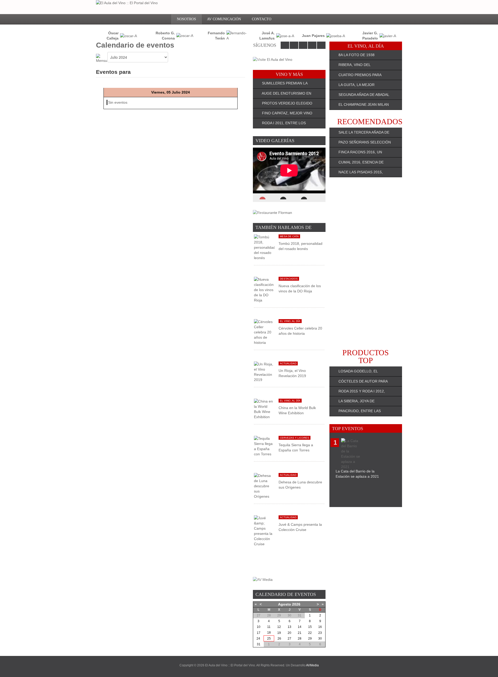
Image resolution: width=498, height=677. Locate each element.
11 (269, 627)
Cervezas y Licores (294, 437)
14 (299, 627)
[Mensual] (101, 58)
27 (289, 638)
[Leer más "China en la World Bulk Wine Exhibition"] (264, 409)
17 (258, 633)
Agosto (284, 604)
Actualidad (288, 363)
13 (289, 627)
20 (289, 633)
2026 (296, 604)
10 (258, 627)
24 (258, 638)
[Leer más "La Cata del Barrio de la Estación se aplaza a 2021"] (351, 453)
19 (279, 633)
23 (320, 633)
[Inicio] (163, 19)
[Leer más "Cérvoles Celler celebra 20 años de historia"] (264, 332)
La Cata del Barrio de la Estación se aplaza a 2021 (357, 473)
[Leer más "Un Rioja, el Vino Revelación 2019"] (264, 372)
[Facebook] (285, 45)
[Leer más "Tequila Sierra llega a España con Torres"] (264, 446)
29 (310, 638)
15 (310, 627)
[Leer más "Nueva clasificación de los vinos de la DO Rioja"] (264, 289)
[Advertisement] (365, 263)
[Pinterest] (321, 45)
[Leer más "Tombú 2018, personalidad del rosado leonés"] (264, 247)
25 (269, 638)
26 (279, 638)
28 (299, 638)
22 (310, 633)
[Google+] (312, 45)
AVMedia (312, 665)
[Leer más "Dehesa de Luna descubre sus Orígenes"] (264, 486)
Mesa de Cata (289, 236)
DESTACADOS (289, 278)
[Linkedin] (303, 45)
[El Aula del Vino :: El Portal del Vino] (127, 2)
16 (320, 627)
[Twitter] (294, 45)
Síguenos (264, 45)
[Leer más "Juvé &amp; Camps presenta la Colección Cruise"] (264, 531)
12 (279, 627)
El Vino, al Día (290, 321)
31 (258, 644)
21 (299, 633)
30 (320, 638)
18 (269, 632)
